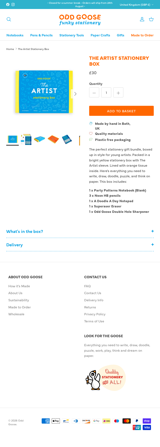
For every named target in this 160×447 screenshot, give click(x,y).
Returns (90, 307)
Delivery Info (93, 300)
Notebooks (15, 35)
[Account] (141, 19)
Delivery (14, 244)
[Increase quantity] (118, 92)
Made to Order (142, 35)
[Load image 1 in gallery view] (43, 92)
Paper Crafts (100, 35)
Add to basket (121, 111)
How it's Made (19, 286)
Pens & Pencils (41, 35)
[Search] (8, 19)
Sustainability (18, 300)
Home (10, 48)
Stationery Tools (71, 35)
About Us (15, 292)
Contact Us (92, 292)
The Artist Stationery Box (33, 48)
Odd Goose (16, 422)
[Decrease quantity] (94, 92)
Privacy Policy (94, 314)
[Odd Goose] (80, 19)
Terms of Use (94, 321)
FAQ (87, 286)
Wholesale (16, 314)
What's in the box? (24, 231)
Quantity (95, 83)
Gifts (120, 35)
